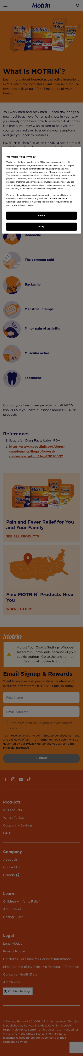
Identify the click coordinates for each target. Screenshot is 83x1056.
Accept (41, 226)
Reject (41, 215)
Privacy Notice (21, 185)
